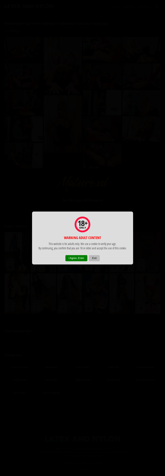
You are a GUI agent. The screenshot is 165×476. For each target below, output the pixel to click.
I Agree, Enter (76, 258)
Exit (94, 258)
